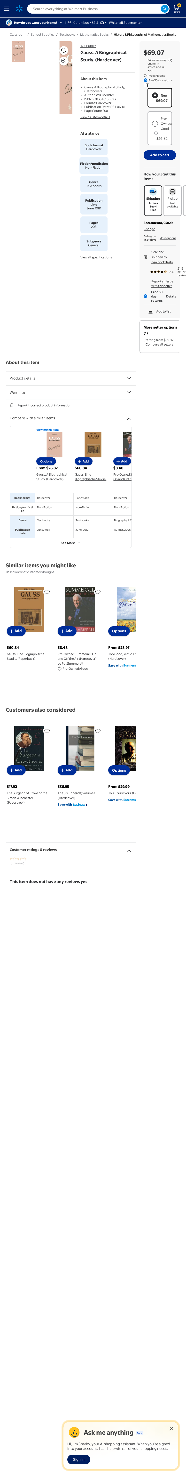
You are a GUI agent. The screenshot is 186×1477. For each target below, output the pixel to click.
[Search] (165, 9)
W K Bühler (88, 46)
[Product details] (129, 378)
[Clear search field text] (157, 9)
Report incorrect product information (44, 405)
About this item (22, 362)
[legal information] (170, 60)
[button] (59, 79)
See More (68, 543)
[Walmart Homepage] (19, 9)
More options (168, 238)
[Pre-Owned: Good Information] (156, 133)
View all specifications (96, 257)
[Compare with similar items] (129, 417)
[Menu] (8, 9)
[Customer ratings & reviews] (129, 849)
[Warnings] (129, 392)
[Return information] (146, 85)
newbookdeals (162, 262)
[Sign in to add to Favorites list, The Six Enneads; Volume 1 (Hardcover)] (98, 731)
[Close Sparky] (171, 1428)
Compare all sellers (159, 344)
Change (149, 229)
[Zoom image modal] (63, 61)
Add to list (163, 311)
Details (171, 296)
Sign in (79, 1459)
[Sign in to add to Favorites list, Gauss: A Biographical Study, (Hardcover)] (63, 50)
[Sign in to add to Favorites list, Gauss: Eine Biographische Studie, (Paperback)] (47, 591)
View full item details (95, 117)
